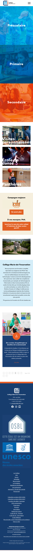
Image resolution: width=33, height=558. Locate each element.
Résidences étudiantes (16, 485)
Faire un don (16, 522)
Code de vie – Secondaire (16, 515)
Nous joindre (16, 481)
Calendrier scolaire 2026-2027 (16, 499)
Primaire (16, 507)
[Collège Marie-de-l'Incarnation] (13, 3)
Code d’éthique (16, 517)
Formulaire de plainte (16, 534)
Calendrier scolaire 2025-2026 (16, 497)
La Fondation (16, 483)
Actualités (16, 479)
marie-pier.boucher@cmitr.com (20, 532)
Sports (16, 477)
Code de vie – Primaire (16, 513)
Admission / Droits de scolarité (16, 489)
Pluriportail (16, 491)
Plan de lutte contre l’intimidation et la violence (16, 520)
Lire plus (16, 362)
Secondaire (16, 509)
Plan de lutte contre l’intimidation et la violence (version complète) (16, 536)
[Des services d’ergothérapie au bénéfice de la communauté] (16, 324)
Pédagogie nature (17, 511)
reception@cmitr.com (17, 403)
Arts (16, 475)
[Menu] (28, 3)
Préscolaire (16, 505)
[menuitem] (28, 3)
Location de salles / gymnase (16, 501)
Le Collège (16, 473)
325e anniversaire (16, 503)
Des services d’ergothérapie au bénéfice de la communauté (16, 344)
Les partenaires (16, 487)
